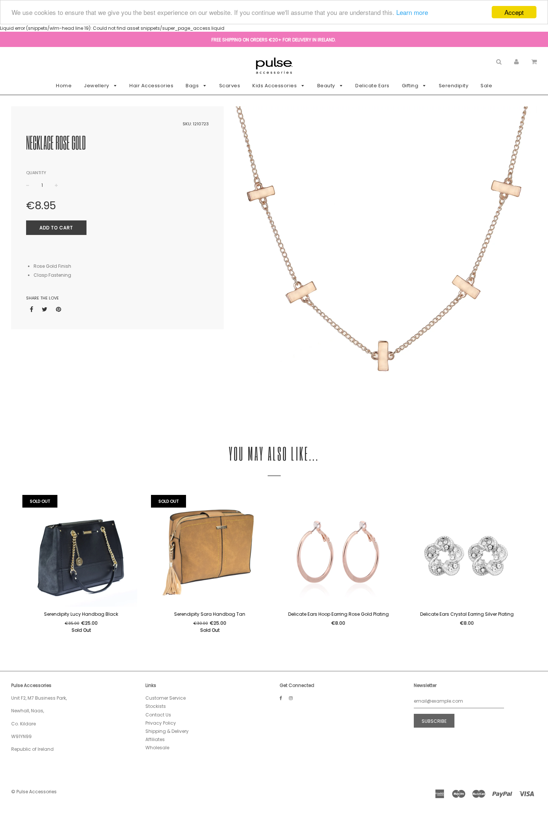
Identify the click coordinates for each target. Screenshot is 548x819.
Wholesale (157, 747)
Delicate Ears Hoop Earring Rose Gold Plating (338, 614)
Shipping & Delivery (167, 731)
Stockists (155, 706)
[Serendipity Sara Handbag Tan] (209, 551)
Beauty (327, 85)
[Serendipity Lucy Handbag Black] (81, 551)
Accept (514, 12)
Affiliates (155, 739)
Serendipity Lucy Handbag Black (81, 614)
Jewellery (97, 85)
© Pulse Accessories (34, 791)
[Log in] (516, 61)
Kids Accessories (275, 85)
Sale (486, 85)
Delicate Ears (372, 85)
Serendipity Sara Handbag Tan (209, 614)
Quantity (36, 173)
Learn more (412, 12)
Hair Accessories (151, 85)
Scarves (229, 85)
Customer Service (165, 698)
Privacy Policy (160, 723)
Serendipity (454, 85)
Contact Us (158, 715)
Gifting (411, 85)
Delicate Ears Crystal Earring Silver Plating (467, 614)
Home (64, 85)
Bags (193, 85)
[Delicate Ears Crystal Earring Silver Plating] (467, 551)
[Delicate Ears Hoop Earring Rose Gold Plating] (338, 551)
